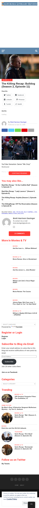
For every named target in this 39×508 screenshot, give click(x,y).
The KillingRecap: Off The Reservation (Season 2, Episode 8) (19, 205)
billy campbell (29, 212)
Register (5, 336)
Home (16, 485)
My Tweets (6, 464)
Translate (18, 327)
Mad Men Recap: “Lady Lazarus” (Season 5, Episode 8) (18, 192)
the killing (19, 212)
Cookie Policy (12, 499)
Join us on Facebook (9, 372)
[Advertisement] (19, 26)
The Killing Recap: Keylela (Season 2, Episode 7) (19, 198)
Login (4, 338)
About (22, 485)
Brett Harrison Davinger (18, 122)
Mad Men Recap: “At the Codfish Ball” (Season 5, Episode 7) (19, 186)
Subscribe (9, 362)
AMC (14, 212)
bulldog (21, 213)
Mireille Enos (12, 213)
